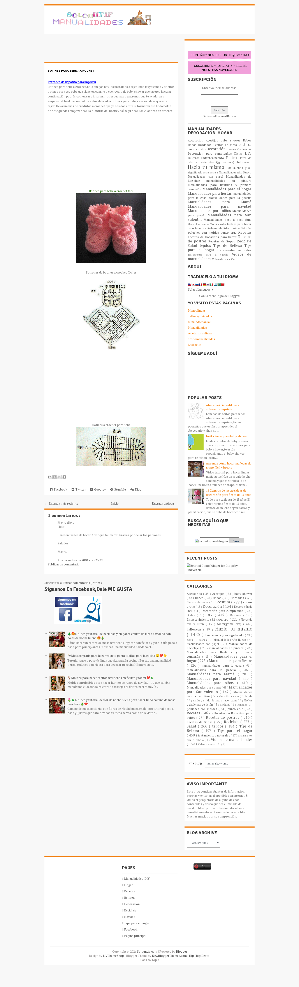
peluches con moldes (204, 232)
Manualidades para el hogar (226, 189)
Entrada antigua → (165, 503)
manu (206, 172)
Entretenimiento (213, 158)
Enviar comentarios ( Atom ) (82, 583)
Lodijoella (194, 345)
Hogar (128, 885)
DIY (248, 153)
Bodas (193, 145)
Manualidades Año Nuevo (235, 172)
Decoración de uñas (238, 149)
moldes (222, 224)
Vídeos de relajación (223, 259)
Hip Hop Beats (199, 955)
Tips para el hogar (234, 730)
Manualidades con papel (207, 176)
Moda (214, 224)
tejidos (206, 245)
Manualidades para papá (204, 687)
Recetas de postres (223, 717)
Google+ (99, 489)
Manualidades (197, 327)
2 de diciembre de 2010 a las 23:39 (80, 560)
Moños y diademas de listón (213, 228)
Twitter (80, 489)
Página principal (135, 936)
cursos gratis (197, 149)
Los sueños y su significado (225, 635)
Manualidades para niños (210, 210)
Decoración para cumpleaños (211, 153)
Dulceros (194, 158)
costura (245, 144)
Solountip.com (147, 951)
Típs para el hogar (137, 923)
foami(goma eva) (223, 162)
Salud (194, 245)
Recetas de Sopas (222, 241)
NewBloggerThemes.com (169, 955)
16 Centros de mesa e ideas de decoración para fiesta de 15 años (228, 492)
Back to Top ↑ (149, 960)
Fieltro (232, 157)
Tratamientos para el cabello (210, 254)
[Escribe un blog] (54, 477)
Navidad (129, 917)
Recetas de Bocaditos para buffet (213, 237)
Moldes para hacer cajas (222, 700)
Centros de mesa (226, 145)
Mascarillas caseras (199, 224)
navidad (236, 228)
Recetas (244, 232)
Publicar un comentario (63, 564)
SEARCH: (195, 764)
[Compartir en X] (59, 477)
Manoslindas (197, 310)
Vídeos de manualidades (231, 739)
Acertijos (213, 140)
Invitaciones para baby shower (227, 436)
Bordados (205, 145)
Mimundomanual (199, 322)
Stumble (119, 489)
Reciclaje (244, 241)
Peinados (246, 228)
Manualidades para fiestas (210, 193)
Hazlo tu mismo (207, 167)
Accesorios (197, 140)
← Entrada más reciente (61, 503)
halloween (244, 162)
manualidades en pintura (228, 180)
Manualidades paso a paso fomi (227, 219)
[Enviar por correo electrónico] (49, 477)
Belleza (129, 897)
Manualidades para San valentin (219, 217)
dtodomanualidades (201, 339)
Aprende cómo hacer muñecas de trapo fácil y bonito (228, 465)
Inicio (115, 503)
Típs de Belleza (228, 245)
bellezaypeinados (200, 316)
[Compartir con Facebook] (64, 477)
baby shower (232, 140)
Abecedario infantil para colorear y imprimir (222, 407)
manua (214, 172)
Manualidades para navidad (219, 206)
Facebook (60, 489)
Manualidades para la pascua (230, 198)
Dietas (239, 153)
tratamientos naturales (234, 250)
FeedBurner (228, 116)
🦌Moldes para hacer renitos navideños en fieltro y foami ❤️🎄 (110, 678)
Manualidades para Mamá (219, 202)
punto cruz (229, 232)
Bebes (247, 140)
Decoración (216, 149)
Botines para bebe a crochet (71, 70)
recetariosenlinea (200, 333)
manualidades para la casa (222, 665)
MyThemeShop (114, 955)
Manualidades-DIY (137, 878)
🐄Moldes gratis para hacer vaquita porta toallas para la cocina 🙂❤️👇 (117, 655)
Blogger (233, 296)
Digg (137, 489)
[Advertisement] (79, 50)
